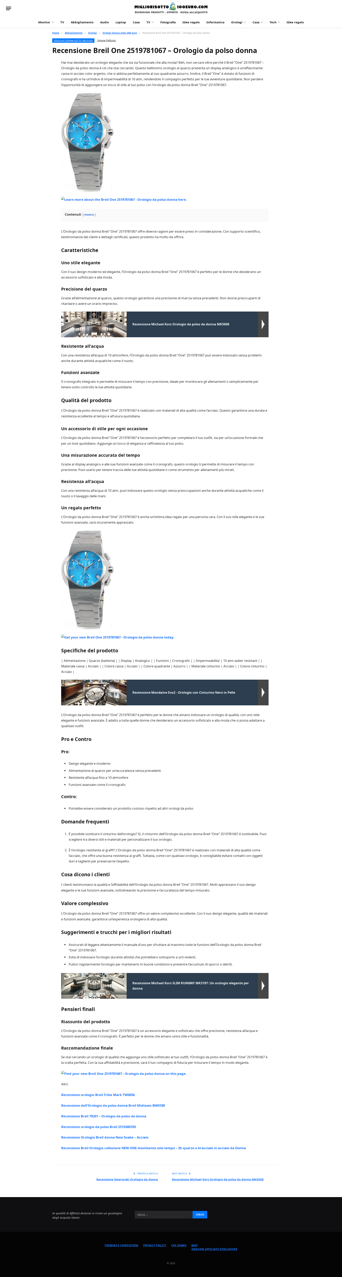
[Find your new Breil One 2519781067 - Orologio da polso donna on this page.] (124, 1073)
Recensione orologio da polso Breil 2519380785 (98, 1126)
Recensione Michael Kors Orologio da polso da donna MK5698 (218, 1179)
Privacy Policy (154, 1245)
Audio (104, 22)
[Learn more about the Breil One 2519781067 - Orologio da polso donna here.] (124, 199)
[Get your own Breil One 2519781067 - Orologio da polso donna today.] (117, 637)
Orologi (236, 22)
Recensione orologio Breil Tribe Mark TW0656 (98, 1094)
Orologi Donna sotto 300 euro (73, 40)
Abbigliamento (82, 22)
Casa (136, 22)
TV (62, 22)
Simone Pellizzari (106, 40)
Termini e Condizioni (121, 1245)
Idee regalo (191, 22)
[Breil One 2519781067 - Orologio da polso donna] (87, 141)
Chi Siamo (178, 1245)
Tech (273, 22)
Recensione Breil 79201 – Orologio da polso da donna (103, 1116)
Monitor (44, 22)
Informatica (215, 22)
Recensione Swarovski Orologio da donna (127, 1179)
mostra (89, 214)
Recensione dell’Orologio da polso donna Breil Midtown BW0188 (113, 1105)
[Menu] (8, 8)
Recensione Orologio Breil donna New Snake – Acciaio (104, 1137)
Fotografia (168, 22)
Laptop (121, 22)
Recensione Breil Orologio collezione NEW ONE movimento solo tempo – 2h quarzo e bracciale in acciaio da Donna (153, 1148)
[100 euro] (171, 8)
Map (194, 1245)
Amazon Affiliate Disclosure (214, 1249)
